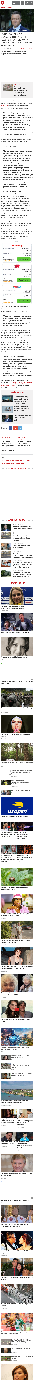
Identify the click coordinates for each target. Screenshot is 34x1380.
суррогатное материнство (10, 460)
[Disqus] (17, 496)
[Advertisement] (17, 272)
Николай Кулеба (25, 460)
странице (4, 106)
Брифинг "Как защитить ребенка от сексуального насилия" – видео (21, 408)
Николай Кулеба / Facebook (25, 30)
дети (3, 463)
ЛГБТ (22, 463)
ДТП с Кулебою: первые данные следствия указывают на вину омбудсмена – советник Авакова (23, 555)
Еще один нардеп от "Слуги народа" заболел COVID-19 (24, 443)
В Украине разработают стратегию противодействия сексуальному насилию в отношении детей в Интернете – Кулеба (22, 399)
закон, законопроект (12, 463)
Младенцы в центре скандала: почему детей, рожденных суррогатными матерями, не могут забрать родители (21, 91)
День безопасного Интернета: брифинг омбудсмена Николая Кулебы (22, 528)
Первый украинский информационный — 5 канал (3, 3)
